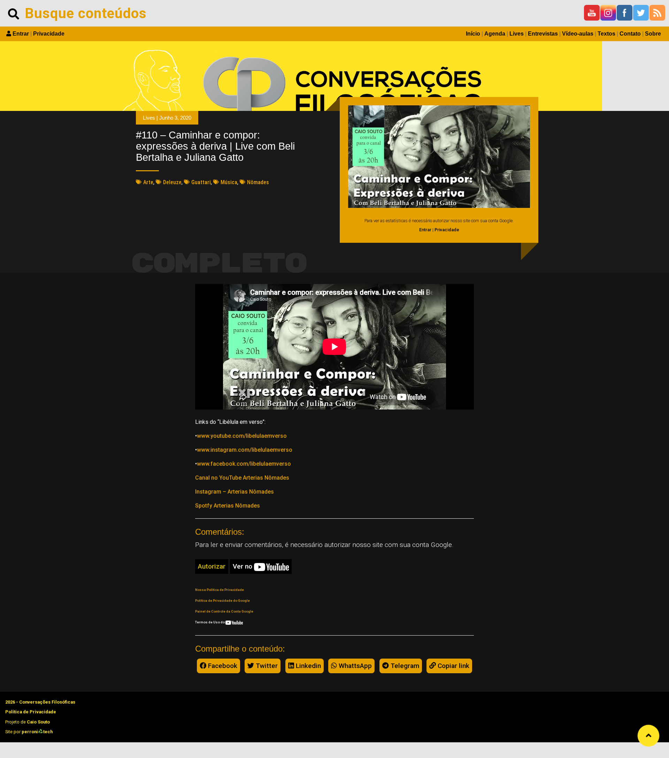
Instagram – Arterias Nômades (234, 491)
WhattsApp (354, 666)
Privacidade (48, 34)
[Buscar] (13, 13)
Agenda (494, 34)
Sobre (653, 34)
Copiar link (452, 666)
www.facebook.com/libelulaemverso (244, 463)
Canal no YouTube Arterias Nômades (242, 477)
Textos (606, 34)
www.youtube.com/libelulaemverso (242, 436)
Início (473, 34)
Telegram (404, 666)
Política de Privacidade (30, 711)
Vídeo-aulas (577, 34)
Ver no (243, 566)
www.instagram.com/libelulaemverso (244, 449)
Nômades (258, 182)
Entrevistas (543, 34)
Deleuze (172, 182)
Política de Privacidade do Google (222, 600)
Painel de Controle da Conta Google (224, 611)
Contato (630, 34)
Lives (516, 34)
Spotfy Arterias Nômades (227, 505)
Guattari (201, 182)
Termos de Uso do (210, 622)
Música (229, 182)
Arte (148, 182)
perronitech (37, 731)
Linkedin (307, 666)
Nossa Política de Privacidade (219, 590)
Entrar (20, 34)
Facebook (221, 666)
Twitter (266, 666)
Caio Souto (38, 722)
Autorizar (211, 566)
